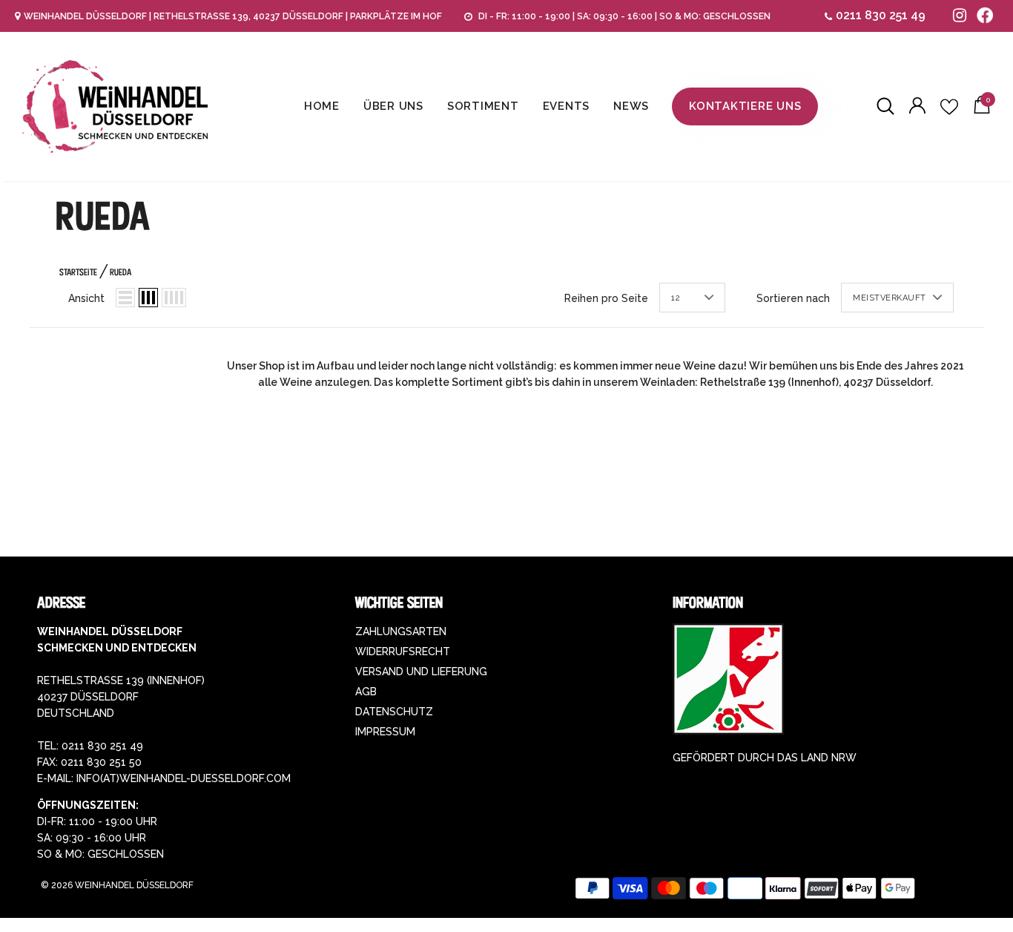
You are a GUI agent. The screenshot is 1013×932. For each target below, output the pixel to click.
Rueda (120, 272)
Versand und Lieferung (421, 671)
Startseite (78, 272)
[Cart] (982, 110)
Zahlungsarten (400, 631)
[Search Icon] (885, 107)
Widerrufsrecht (402, 651)
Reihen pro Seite (606, 298)
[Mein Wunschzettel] (949, 107)
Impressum (385, 732)
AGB (366, 692)
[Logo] (115, 106)
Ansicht (86, 298)
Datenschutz (394, 712)
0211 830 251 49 (880, 15)
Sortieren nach (793, 298)
